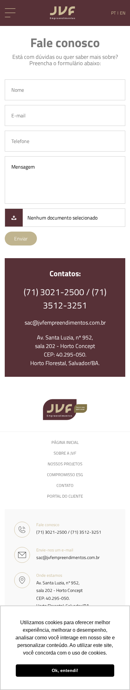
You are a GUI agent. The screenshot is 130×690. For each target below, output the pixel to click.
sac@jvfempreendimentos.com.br (65, 322)
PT (113, 13)
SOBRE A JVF (65, 453)
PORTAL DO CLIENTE (65, 496)
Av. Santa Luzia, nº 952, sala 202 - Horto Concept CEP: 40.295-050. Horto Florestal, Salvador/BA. (65, 350)
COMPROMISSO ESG (65, 474)
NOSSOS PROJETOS (65, 464)
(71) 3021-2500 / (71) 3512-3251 (65, 298)
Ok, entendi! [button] (65, 670)
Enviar (20, 238)
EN (122, 13)
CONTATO (65, 485)
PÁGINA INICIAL (65, 442)
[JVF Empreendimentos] (62, 13)
